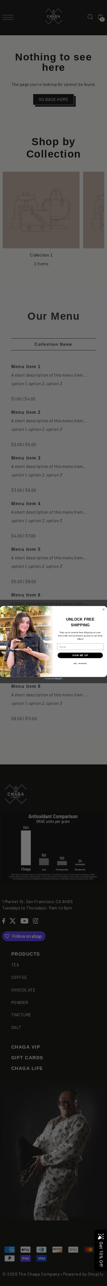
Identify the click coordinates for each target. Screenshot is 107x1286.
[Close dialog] (104, 609)
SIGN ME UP (80, 655)
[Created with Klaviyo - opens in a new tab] (53, 678)
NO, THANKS (80, 664)
